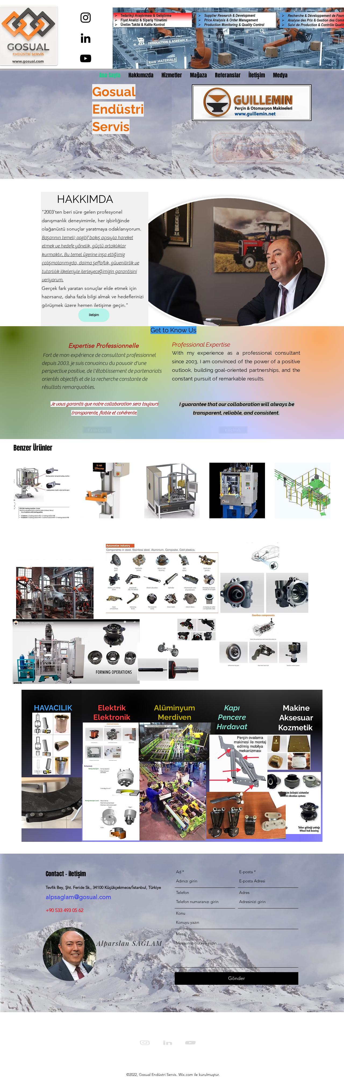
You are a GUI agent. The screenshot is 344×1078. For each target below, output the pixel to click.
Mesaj (181, 934)
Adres (244, 892)
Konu (180, 913)
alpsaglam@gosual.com (78, 897)
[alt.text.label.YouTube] (85, 58)
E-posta (246, 872)
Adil (81, 151)
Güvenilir (79, 142)
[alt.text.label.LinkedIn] (85, 38)
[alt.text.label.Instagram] (85, 17)
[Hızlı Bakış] (41, 490)
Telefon (182, 892)
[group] (172, 490)
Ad (178, 872)
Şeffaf (90, 159)
